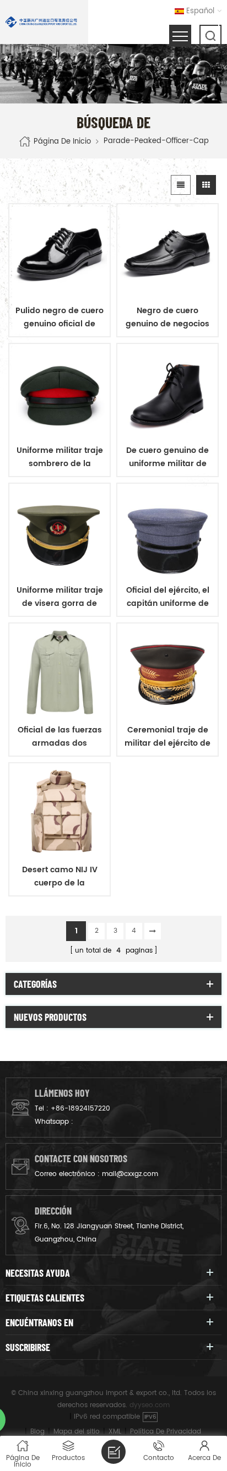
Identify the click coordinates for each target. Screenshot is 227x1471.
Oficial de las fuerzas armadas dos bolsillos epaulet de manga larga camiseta (60, 737)
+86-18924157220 (80, 1108)
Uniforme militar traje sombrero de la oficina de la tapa (60, 457)
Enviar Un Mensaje (113, 1451)
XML (115, 1431)
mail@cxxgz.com (130, 1174)
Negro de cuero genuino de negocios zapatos (167, 317)
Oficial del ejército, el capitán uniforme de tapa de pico (167, 597)
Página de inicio (62, 141)
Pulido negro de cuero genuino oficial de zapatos (59, 317)
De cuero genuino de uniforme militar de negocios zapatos (167, 457)
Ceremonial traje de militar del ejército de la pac (167, 737)
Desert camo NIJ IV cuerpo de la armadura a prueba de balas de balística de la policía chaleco (59, 876)
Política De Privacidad (165, 1431)
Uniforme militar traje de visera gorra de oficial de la (60, 597)
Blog (37, 1431)
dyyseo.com (149, 1405)
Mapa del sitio (76, 1431)
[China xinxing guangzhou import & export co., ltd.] (41, 22)
